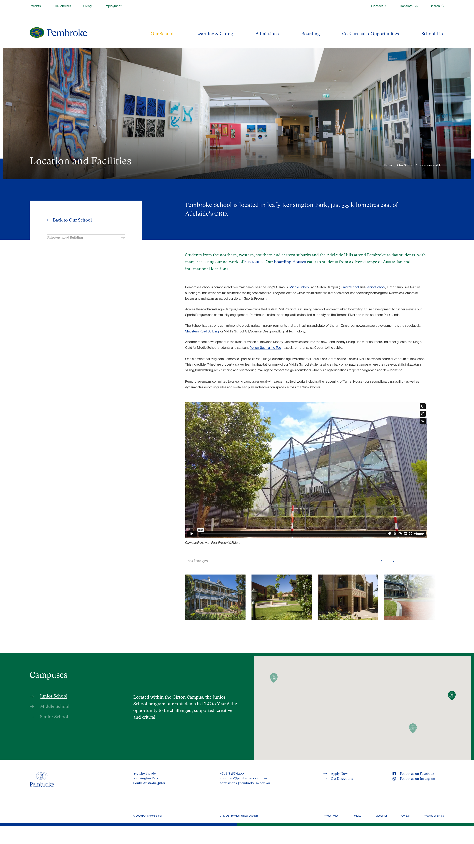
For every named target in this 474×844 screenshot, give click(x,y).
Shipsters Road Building (202, 331)
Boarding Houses (290, 261)
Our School (405, 165)
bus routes (253, 261)
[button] (452, 695)
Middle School (299, 287)
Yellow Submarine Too (265, 347)
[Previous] (382, 561)
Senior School (375, 287)
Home (388, 165)
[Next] (391, 561)
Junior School (349, 287)
